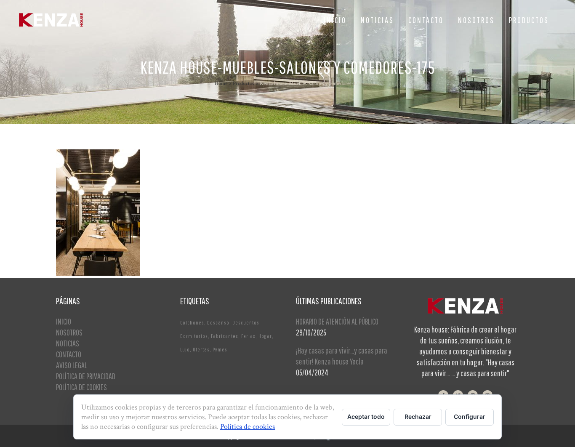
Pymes (220, 349)
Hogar (265, 336)
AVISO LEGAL (71, 365)
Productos (243, 83)
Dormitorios (194, 336)
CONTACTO (68, 354)
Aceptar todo (366, 416)
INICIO (63, 321)
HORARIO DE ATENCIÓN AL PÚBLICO (337, 321)
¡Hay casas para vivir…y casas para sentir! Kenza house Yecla (341, 356)
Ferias (248, 336)
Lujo (185, 349)
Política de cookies (247, 426)
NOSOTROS (69, 332)
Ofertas (201, 349)
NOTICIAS (67, 343)
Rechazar (418, 416)
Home (221, 83)
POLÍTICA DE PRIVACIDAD (85, 376)
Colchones (192, 322)
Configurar (469, 416)
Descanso (218, 322)
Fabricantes (224, 336)
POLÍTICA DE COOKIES (81, 387)
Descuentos (245, 322)
